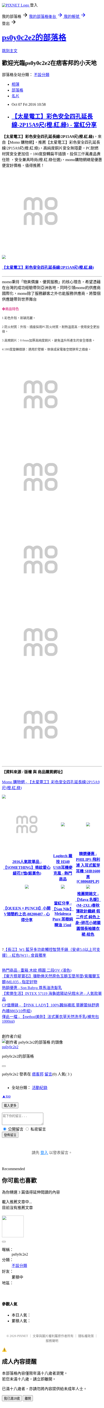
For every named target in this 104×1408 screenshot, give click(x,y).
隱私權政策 (86, 1336)
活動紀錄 (39, 1088)
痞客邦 (38, 1074)
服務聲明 (52, 1341)
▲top (6, 1096)
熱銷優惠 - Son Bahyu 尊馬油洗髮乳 (32, 988)
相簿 (15, 84)
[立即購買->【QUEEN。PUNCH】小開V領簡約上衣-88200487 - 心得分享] (27, 887)
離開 (28, 1398)
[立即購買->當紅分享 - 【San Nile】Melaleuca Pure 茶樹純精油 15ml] (63, 887)
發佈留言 (10, 1135)
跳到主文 (9, 51)
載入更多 (10, 1105)
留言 (48, 1074)
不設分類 (41, 75)
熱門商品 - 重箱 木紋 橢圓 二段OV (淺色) (36, 970)
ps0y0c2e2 (10, 1047)
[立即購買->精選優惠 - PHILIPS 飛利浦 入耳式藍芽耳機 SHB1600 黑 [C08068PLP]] (88, 825)
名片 (15, 96)
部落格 (17, 90)
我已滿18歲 (12, 1398)
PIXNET (22, 1336)
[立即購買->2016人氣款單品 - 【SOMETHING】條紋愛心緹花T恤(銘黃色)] (27, 847)
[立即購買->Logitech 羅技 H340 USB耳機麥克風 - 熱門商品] (63, 825)
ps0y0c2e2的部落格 (34, 37)
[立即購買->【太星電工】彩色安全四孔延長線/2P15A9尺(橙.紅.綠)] (40, 248)
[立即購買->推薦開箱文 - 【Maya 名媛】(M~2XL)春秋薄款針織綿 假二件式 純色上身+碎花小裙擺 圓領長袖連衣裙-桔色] (88, 887)
